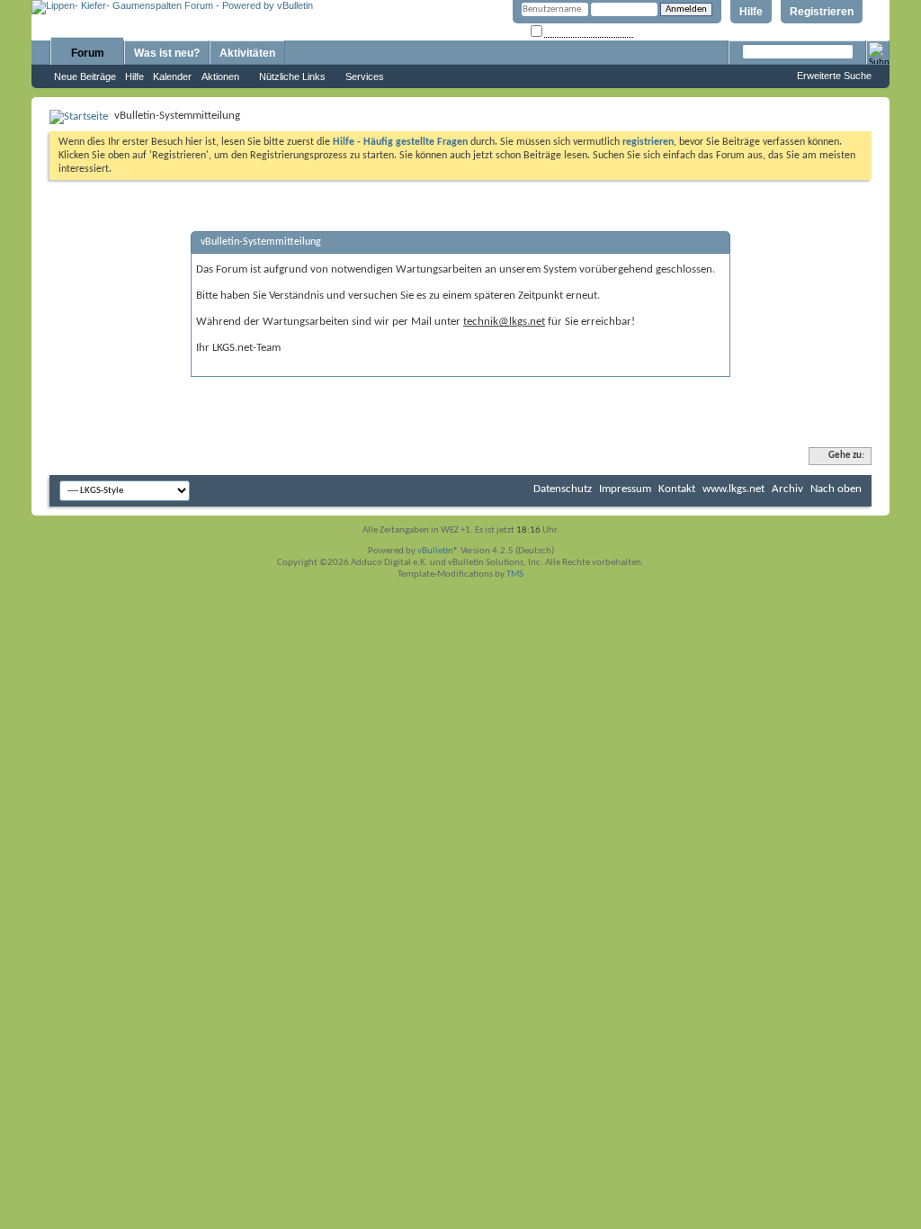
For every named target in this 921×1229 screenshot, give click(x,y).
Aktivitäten (247, 53)
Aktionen (220, 76)
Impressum (625, 489)
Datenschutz (562, 489)
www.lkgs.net (733, 489)
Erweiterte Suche (834, 75)
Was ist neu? (167, 53)
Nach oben (836, 489)
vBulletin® (438, 551)
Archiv (787, 489)
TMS (514, 574)
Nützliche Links (292, 76)
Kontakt (676, 489)
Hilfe (751, 11)
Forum (87, 53)
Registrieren (822, 11)
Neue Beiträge (85, 76)
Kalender (172, 76)
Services (364, 76)
